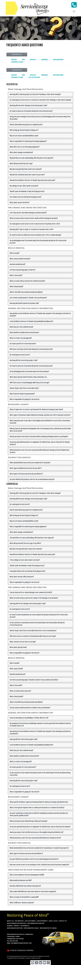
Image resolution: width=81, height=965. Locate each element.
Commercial (17, 70)
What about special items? (18, 647)
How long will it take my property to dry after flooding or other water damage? (35, 94)
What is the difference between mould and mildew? (26, 292)
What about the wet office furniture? (22, 577)
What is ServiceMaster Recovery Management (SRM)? (27, 875)
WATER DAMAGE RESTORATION (16, 923)
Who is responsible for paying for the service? (24, 399)
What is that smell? (16, 275)
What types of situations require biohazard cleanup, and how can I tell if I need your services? (40, 415)
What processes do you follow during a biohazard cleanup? (28, 821)
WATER (14, 59)
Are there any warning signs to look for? (23, 270)
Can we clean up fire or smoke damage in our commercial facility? (31, 592)
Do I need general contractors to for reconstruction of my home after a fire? (35, 224)
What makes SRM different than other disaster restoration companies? (33, 892)
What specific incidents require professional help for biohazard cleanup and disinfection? (39, 802)
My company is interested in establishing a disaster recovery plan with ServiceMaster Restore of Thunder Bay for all (40, 724)
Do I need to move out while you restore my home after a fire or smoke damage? (35, 235)
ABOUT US (10, 921)
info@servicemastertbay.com (21, 943)
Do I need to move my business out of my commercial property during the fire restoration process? (39, 616)
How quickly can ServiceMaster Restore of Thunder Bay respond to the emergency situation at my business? (40, 732)
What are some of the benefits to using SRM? (24, 897)
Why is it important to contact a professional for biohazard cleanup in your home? (36, 409)
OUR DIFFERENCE (42, 921)
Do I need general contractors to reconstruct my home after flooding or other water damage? (40, 100)
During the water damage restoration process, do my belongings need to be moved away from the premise (40, 118)
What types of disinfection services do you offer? (26, 468)
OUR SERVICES (19, 921)
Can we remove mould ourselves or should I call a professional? (30, 708)
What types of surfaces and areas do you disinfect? (26, 474)
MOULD (33, 59)
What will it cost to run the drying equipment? (25, 147)
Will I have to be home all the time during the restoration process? (31, 349)
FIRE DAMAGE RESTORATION (35, 923)
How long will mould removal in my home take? (24, 303)
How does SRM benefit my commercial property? (25, 886)
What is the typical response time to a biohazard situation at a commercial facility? (37, 808)
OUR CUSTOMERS (30, 921)
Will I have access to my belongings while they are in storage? (29, 383)
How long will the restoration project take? (24, 360)
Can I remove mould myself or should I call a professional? (28, 298)
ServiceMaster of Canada (48, 928)
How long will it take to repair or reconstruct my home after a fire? (31, 229)
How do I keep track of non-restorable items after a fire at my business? (33, 631)
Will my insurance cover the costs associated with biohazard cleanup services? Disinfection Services (39, 451)
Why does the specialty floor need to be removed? (26, 549)
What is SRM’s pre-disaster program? (22, 903)
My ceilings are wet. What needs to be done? (24, 186)
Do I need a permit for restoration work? (23, 344)
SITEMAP (9, 926)
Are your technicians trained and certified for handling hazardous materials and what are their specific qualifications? (39, 814)
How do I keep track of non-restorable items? (24, 388)
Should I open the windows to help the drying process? (27, 191)
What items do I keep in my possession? (22, 394)
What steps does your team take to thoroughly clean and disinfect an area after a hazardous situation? (40, 422)
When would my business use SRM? (21, 880)
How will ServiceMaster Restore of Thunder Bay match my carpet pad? (32, 180)
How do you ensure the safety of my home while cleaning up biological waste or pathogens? (39, 437)
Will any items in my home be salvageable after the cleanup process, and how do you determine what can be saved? (40, 430)
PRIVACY (16, 926)
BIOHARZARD (58, 59)
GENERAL (44, 59)
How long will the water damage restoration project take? (28, 105)
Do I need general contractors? (20, 355)
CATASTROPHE (34, 77)
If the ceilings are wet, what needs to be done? (25, 560)
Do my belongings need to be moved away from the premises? (29, 371)
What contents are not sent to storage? (23, 642)
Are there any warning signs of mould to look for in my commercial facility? (34, 680)
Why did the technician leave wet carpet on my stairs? (27, 175)
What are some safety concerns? (20, 691)
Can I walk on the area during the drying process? (25, 197)
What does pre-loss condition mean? (21, 327)
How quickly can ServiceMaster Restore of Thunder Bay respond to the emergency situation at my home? (40, 314)
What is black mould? (16, 287)
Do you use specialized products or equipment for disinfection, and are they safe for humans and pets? (40, 443)
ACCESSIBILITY (25, 926)
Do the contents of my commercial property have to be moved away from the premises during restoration (40, 774)
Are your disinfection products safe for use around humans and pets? (32, 479)
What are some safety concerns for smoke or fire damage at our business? (34, 598)
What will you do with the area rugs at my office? (25, 543)
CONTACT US (63, 921)
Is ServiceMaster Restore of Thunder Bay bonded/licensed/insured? (31, 321)
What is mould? (15, 253)
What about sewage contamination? (21, 152)
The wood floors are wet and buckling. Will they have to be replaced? (32, 538)
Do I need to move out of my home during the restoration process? (31, 111)
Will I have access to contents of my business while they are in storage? (33, 636)
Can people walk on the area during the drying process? (27, 571)
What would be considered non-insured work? (24, 332)
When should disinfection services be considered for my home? (30, 463)
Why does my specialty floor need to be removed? (26, 169)
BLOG (55, 921)
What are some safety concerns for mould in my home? (27, 281)
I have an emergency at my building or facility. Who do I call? (29, 718)
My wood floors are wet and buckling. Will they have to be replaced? (31, 158)
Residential (17, 54)
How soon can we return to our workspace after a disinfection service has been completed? (39, 865)
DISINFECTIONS (17, 62)
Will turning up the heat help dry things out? (24, 130)
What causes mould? (16, 669)
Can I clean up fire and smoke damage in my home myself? (28, 213)
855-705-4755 (14, 941)
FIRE (23, 59)
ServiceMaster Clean (31, 928)
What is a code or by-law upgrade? (21, 338)
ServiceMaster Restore (14, 928)
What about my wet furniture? (19, 203)
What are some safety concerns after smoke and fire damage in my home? (34, 218)
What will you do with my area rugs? (21, 164)
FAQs (50, 921)
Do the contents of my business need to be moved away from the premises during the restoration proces (37, 624)
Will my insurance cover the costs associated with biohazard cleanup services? (35, 838)
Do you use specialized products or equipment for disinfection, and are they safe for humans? (40, 827)
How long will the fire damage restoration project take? (28, 604)
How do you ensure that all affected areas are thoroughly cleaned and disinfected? (37, 832)
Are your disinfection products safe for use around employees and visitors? (34, 859)
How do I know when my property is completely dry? (26, 125)
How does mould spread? (17, 264)
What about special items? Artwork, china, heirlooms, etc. (28, 377)
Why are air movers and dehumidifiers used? (24, 136)
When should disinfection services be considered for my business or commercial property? (39, 848)
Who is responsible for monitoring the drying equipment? (28, 141)
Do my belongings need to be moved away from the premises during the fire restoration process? (38, 242)
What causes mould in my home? (20, 259)
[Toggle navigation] (74, 11)
